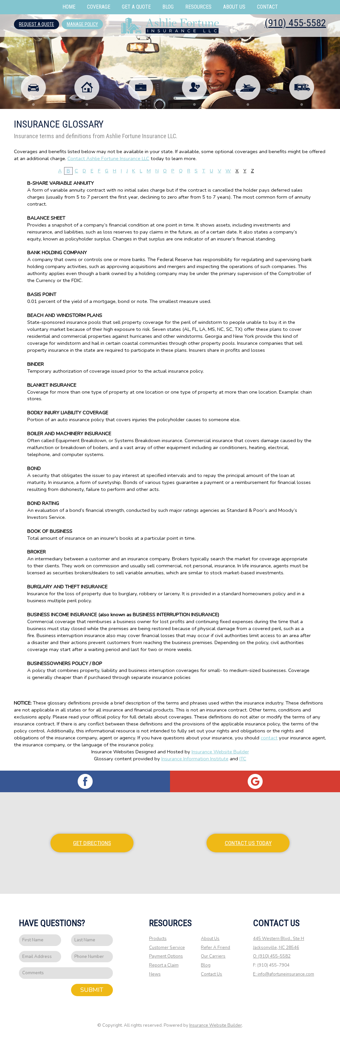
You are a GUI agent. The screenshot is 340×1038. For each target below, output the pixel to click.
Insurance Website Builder (220, 751)
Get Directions (92, 843)
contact (269, 737)
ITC (242, 758)
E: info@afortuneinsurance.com (283, 974)
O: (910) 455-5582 (272, 956)
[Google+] (255, 781)
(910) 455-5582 (295, 23)
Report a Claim (164, 965)
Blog (206, 965)
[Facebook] (85, 781)
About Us (210, 939)
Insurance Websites (112, 751)
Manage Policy (82, 24)
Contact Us (211, 974)
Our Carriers (213, 956)
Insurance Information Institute (194, 758)
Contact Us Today (248, 843)
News (155, 974)
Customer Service (167, 948)
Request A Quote (36, 24)
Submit (91, 990)
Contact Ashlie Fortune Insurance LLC (108, 158)
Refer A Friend (215, 948)
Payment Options (166, 956)
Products (158, 939)
